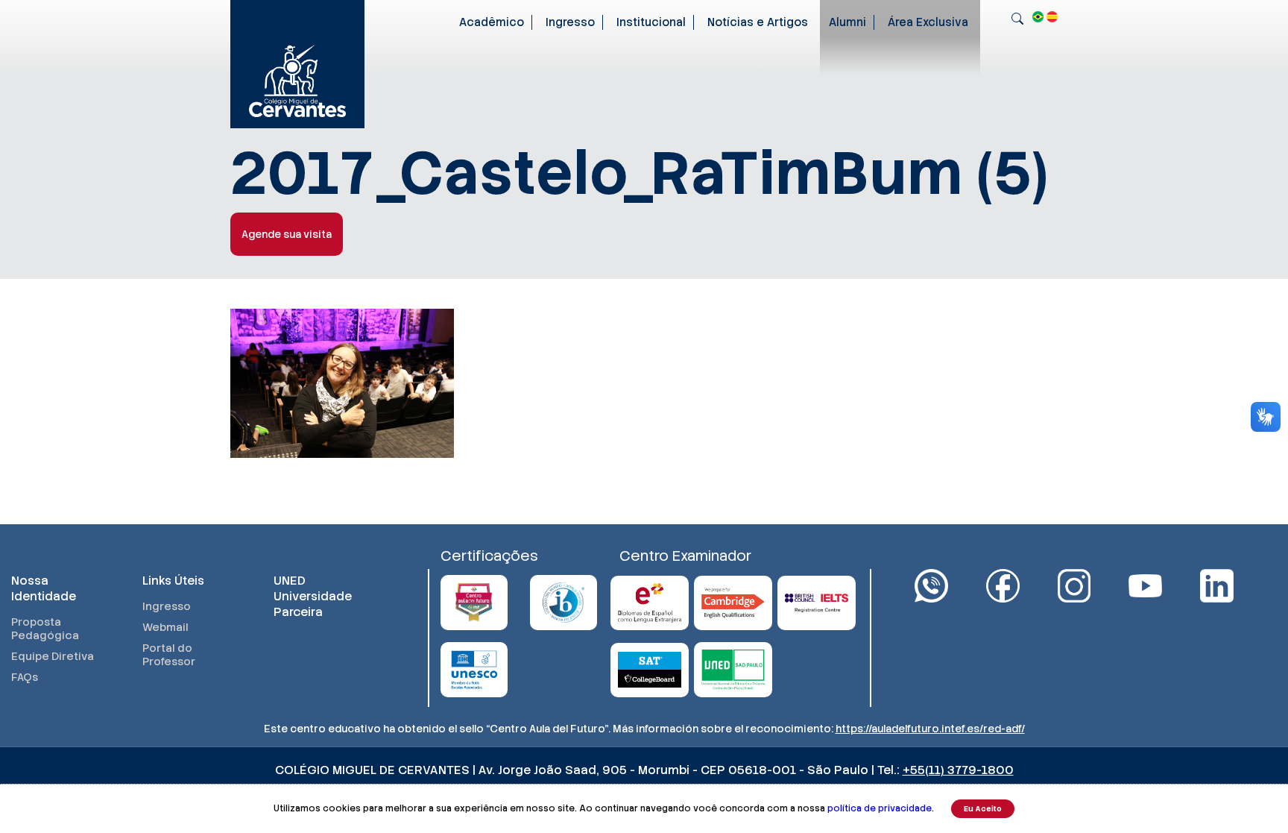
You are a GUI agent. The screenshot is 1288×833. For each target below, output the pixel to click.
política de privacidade (879, 808)
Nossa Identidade (43, 588)
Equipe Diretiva (52, 656)
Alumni (847, 22)
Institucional (651, 22)
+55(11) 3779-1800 (958, 770)
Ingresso (570, 22)
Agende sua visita (287, 234)
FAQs (24, 677)
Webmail (165, 627)
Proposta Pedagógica (45, 628)
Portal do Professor (168, 654)
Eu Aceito (983, 809)
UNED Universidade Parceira (313, 596)
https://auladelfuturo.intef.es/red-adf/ (930, 728)
